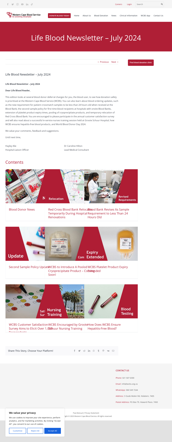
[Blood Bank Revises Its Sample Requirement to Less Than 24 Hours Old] (111, 186)
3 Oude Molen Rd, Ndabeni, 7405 (139, 396)
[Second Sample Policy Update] (32, 244)
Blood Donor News (22, 209)
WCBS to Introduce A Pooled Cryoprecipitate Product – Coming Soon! (71, 271)
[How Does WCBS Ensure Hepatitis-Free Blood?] (111, 301)
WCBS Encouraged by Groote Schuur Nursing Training (68, 326)
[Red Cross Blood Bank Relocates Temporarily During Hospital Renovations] (71, 186)
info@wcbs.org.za (130, 384)
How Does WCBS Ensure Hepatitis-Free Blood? (104, 326)
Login (129, 4)
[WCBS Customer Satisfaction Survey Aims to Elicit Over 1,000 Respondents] (32, 301)
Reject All (35, 430)
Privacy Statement (92, 413)
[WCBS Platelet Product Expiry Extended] (111, 244)
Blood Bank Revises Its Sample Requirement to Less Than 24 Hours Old (108, 213)
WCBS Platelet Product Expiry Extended (108, 269)
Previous (104, 61)
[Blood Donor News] (32, 186)
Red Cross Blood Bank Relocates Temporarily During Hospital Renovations (70, 213)
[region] (34, 422)
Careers (118, 4)
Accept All (52, 430)
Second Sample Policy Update (29, 267)
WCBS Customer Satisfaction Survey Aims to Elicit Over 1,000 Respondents (31, 328)
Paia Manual (78, 413)
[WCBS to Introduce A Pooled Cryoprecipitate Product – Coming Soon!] (71, 244)
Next (113, 61)
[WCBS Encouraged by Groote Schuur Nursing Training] (71, 301)
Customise (17, 430)
